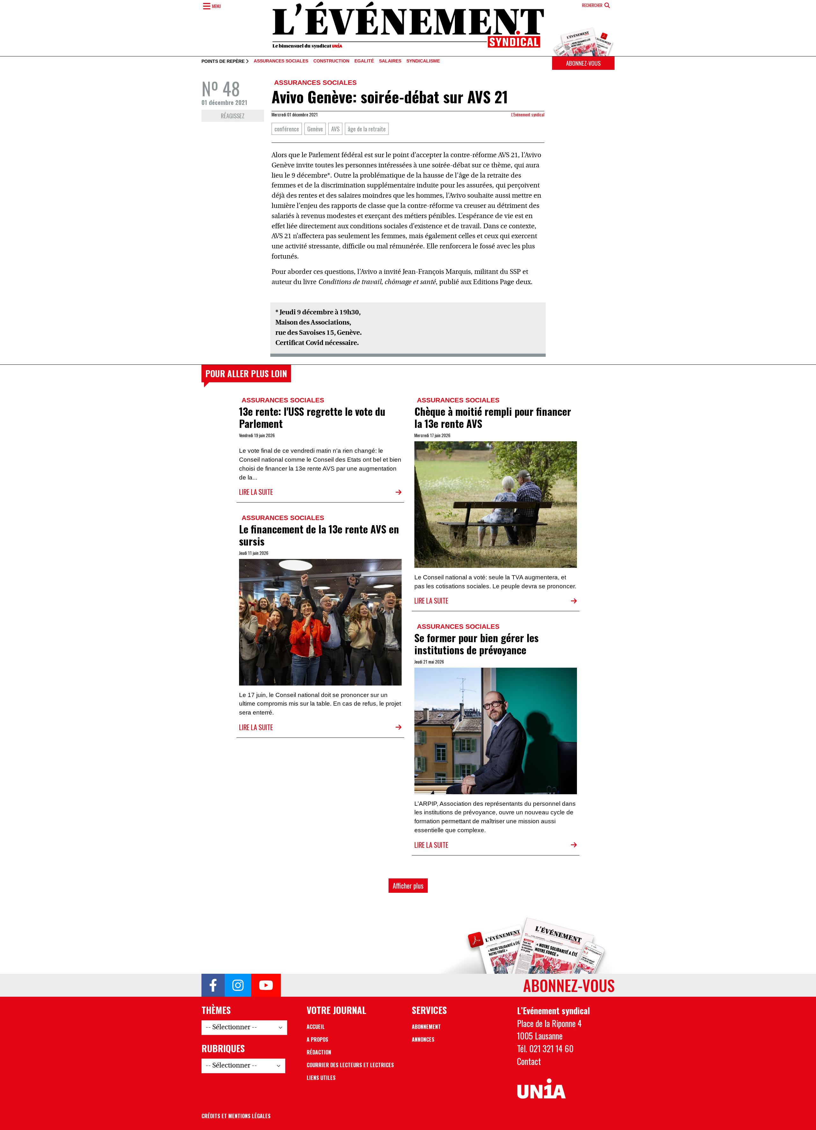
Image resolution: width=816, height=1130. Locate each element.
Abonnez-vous (583, 63)
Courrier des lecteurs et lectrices (350, 1065)
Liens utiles (321, 1078)
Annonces (423, 1039)
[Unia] (541, 1088)
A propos (317, 1039)
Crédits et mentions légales (236, 1116)
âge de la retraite (367, 128)
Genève (315, 128)
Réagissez (232, 115)
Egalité (364, 61)
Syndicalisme (423, 61)
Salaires (390, 61)
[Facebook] (213, 985)
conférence (286, 128)
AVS (335, 128)
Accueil (316, 1027)
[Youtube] (266, 985)
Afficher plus (408, 886)
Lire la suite (256, 492)
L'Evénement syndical (527, 114)
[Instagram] (238, 985)
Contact (529, 1061)
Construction (331, 61)
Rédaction (319, 1052)
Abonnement (426, 1027)
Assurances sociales (281, 61)
